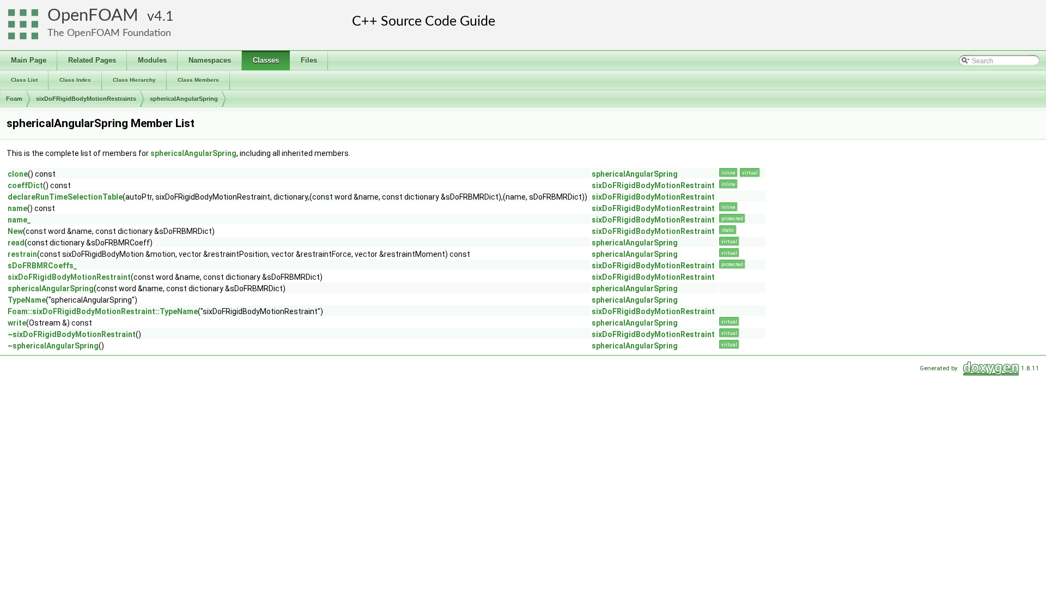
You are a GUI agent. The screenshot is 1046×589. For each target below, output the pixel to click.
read (16, 242)
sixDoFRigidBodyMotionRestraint (653, 185)
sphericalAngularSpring (184, 98)
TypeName (27, 300)
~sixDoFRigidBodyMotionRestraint (72, 334)
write (17, 322)
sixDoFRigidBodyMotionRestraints (86, 98)
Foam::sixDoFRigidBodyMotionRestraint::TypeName (103, 311)
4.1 (164, 16)
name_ (19, 219)
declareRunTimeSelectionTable (65, 197)
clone (18, 174)
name (17, 208)
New (15, 231)
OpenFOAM (92, 15)
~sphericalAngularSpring (53, 345)
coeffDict (25, 185)
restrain (22, 254)
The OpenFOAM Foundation (109, 33)
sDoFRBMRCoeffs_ (42, 265)
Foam (14, 98)
